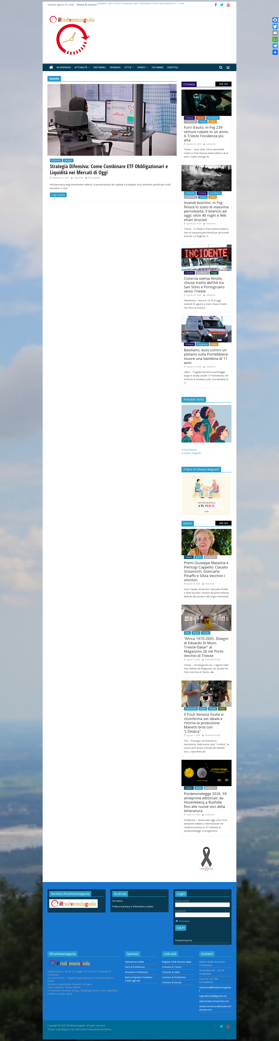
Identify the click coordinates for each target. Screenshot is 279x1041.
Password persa (183, 940)
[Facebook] (275, 20)
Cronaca (115, 67)
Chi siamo (157, 67)
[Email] (275, 33)
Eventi (141, 67)
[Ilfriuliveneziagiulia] (51, 67)
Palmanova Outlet (134, 961)
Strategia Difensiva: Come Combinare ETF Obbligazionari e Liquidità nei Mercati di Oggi (109, 169)
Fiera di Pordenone (135, 966)
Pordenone (191, 121)
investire (96, 177)
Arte (187, 633)
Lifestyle (172, 67)
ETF (89, 177)
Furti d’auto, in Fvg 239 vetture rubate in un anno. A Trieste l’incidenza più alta (206, 133)
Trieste (203, 121)
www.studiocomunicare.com (214, 1001)
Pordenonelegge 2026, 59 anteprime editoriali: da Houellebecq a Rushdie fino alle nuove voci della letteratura (205, 802)
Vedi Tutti (223, 84)
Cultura (189, 557)
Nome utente (182, 900)
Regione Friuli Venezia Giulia (176, 961)
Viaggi (214, 272)
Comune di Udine (171, 972)
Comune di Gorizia (171, 982)
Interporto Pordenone (136, 972)
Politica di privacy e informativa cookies (132, 906)
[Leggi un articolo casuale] (228, 67)
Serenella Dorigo (212, 659)
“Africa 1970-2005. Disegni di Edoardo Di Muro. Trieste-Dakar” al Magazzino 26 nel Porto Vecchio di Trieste (206, 647)
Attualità (81, 67)
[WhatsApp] (275, 39)
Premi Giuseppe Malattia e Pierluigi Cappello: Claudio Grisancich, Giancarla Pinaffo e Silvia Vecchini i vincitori (206, 571)
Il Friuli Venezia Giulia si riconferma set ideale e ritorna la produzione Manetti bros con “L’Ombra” (204, 723)
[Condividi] (275, 52)
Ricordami (184, 921)
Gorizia (200, 117)
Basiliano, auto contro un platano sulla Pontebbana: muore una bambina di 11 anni (140, 4)
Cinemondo (191, 708)
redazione (79, 177)
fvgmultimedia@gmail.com (213, 995)
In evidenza (64, 67)
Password (180, 910)
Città (127, 67)
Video (222, 708)
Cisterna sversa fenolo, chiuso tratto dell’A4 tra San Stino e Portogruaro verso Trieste (204, 284)
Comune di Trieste (171, 966)
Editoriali (99, 67)
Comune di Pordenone (174, 977)
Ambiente (190, 193)
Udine (212, 121)
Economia (56, 160)
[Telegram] (275, 46)
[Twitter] (275, 26)
